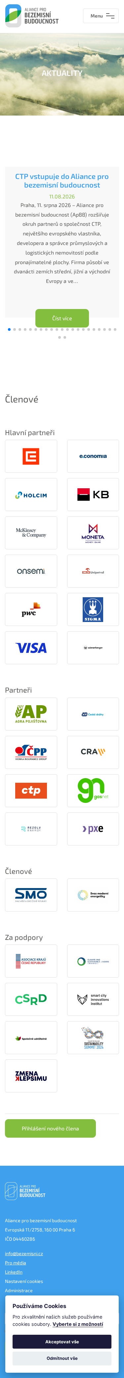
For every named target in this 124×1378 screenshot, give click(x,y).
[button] (9, 329)
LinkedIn (13, 1272)
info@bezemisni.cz (24, 1253)
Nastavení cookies (24, 1281)
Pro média (15, 1262)
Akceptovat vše (62, 1341)
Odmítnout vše (62, 1358)
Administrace (19, 1290)
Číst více (62, 318)
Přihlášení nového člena (50, 1128)
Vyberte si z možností (78, 1324)
